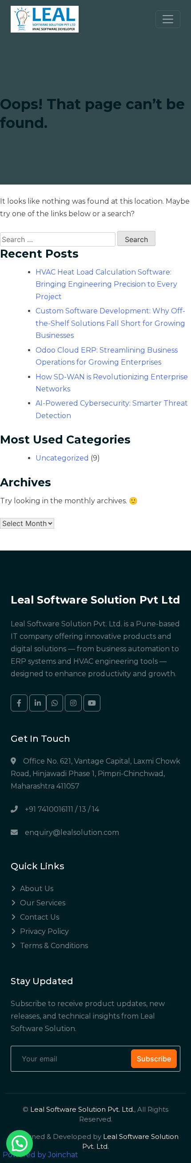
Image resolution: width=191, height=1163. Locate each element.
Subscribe (154, 1058)
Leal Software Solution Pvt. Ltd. (82, 1109)
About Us (36, 888)
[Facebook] (19, 703)
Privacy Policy (44, 931)
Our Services (42, 903)
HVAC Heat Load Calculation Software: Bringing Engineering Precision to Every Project (106, 284)
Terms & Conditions (54, 945)
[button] (19, 1143)
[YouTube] (92, 703)
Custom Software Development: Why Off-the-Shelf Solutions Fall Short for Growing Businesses (110, 323)
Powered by (40, 1155)
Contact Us (39, 917)
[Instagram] (73, 703)
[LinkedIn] (37, 703)
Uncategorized (62, 458)
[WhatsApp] (54, 703)
